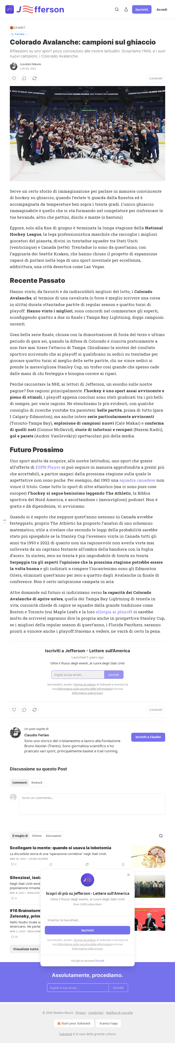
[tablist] (27, 782)
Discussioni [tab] (53, 836)
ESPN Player (48, 467)
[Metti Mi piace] (14, 78)
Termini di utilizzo (85, 940)
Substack (65, 1034)
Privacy (81, 1013)
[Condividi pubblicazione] (126, 9)
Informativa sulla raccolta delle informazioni (85, 944)
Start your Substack (75, 1023)
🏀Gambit (17, 27)
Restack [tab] (36, 782)
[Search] (116, 9)
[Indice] (5, 521)
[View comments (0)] (24, 78)
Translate (19, 34)
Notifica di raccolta (119, 1013)
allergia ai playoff (114, 611)
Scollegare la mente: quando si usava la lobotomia (60, 847)
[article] (87, 856)
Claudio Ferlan (30, 64)
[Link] (3, 280)
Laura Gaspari (38, 858)
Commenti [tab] (19, 782)
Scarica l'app (108, 1023)
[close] (128, 874)
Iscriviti (142, 9)
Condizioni (96, 1013)
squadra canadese (137, 480)
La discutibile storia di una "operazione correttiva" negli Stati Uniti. (58, 854)
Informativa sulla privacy (87, 948)
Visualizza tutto (25, 949)
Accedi (162, 9)
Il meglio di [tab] (20, 836)
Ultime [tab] (37, 836)
